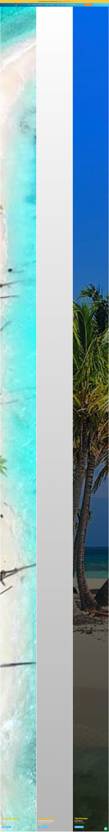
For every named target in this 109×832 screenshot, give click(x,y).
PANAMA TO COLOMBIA (36, 4)
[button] (1, 1)
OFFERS (58, 4)
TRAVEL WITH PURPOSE (70, 4)
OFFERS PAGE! (67, 1)
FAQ (62, 4)
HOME (29, 4)
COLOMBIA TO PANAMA (49, 4)
